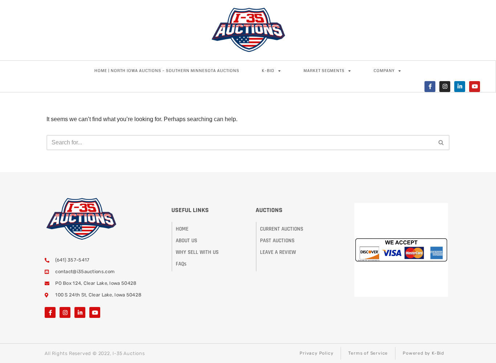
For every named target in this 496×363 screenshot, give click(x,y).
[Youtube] (474, 86)
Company (384, 70)
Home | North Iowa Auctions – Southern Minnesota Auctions (166, 70)
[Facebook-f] (429, 86)
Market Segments (324, 70)
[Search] (441, 142)
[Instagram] (444, 86)
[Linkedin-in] (459, 86)
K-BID (268, 70)
